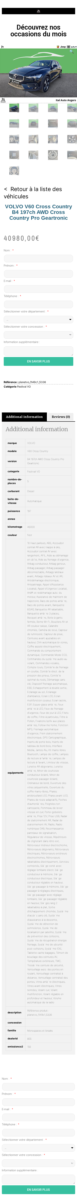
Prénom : (10, 265)
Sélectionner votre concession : (24, 326)
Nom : (8, 250)
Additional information (24, 417)
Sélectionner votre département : (25, 311)
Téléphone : (11, 296)
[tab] (24, 416)
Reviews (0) (61, 417)
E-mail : (8, 281)
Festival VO (24, 386)
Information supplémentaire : (22, 342)
